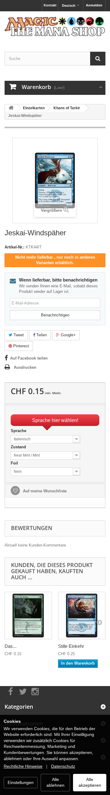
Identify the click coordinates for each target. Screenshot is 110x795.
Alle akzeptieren (90, 782)
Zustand (19, 447)
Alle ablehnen (55, 782)
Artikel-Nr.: (14, 247)
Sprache (19, 430)
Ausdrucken (25, 367)
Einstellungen (21, 782)
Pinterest (20, 346)
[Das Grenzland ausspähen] (28, 615)
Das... (10, 646)
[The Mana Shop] (55, 26)
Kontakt (50, 5)
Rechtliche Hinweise (23, 766)
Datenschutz (63, 766)
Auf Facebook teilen (29, 358)
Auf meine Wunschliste (44, 491)
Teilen (41, 335)
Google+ (68, 335)
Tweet (18, 335)
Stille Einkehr (71, 646)
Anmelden (94, 5)
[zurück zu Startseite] (11, 108)
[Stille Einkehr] (81, 615)
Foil (15, 463)
